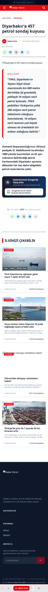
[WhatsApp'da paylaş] (4, 52)
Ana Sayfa (6, 18)
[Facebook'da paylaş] (10, 52)
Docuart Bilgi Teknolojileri (17, 582)
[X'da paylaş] (16, 52)
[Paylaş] (38, 588)
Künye (6, 530)
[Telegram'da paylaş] (22, 52)
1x (32, 588)
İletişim (6, 535)
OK (40, 560)
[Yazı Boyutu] (8, 588)
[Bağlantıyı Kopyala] (28, 52)
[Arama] (44, 8)
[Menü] (4, 7)
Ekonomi (18, 18)
